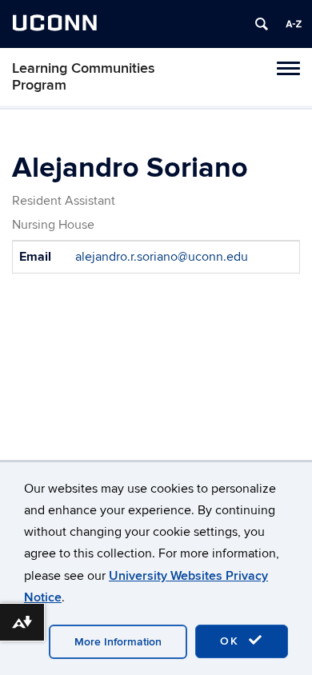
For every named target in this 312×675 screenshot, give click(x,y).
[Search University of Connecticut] (261, 24)
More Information (118, 642)
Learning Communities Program (83, 77)
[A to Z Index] (293, 24)
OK (232, 641)
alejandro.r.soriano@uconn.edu (161, 257)
